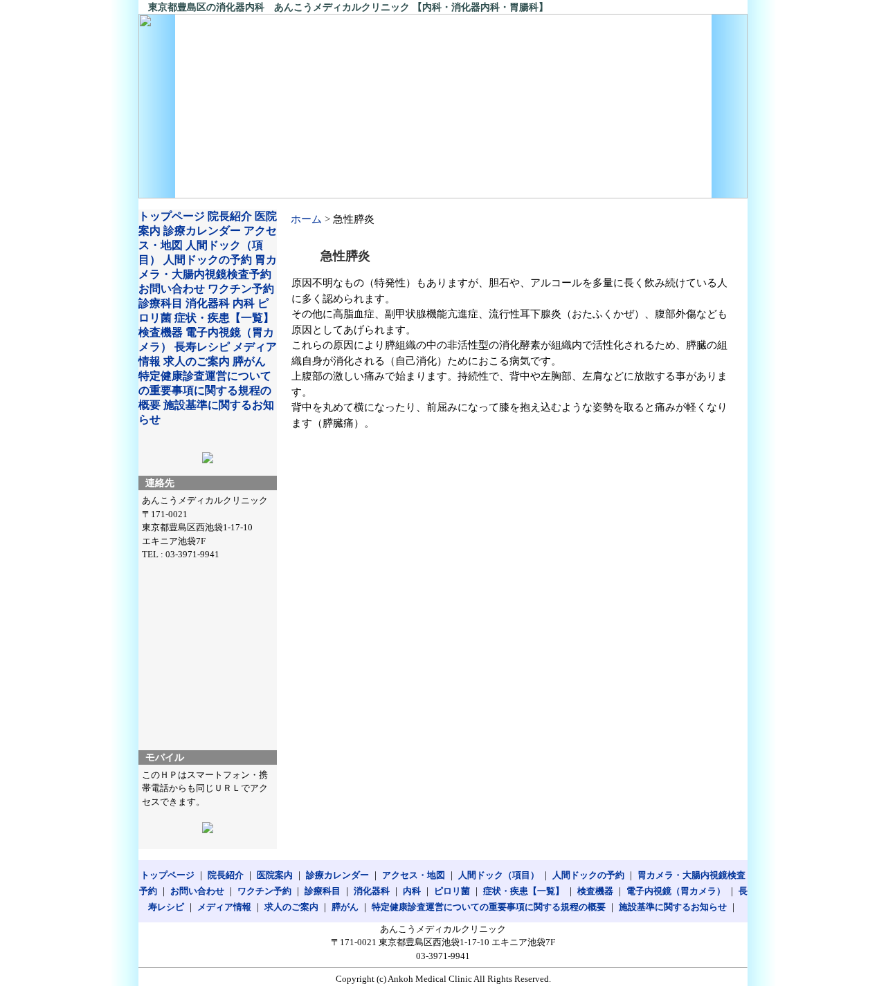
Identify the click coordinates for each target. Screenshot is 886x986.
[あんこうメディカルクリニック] (443, 106)
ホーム (306, 219)
